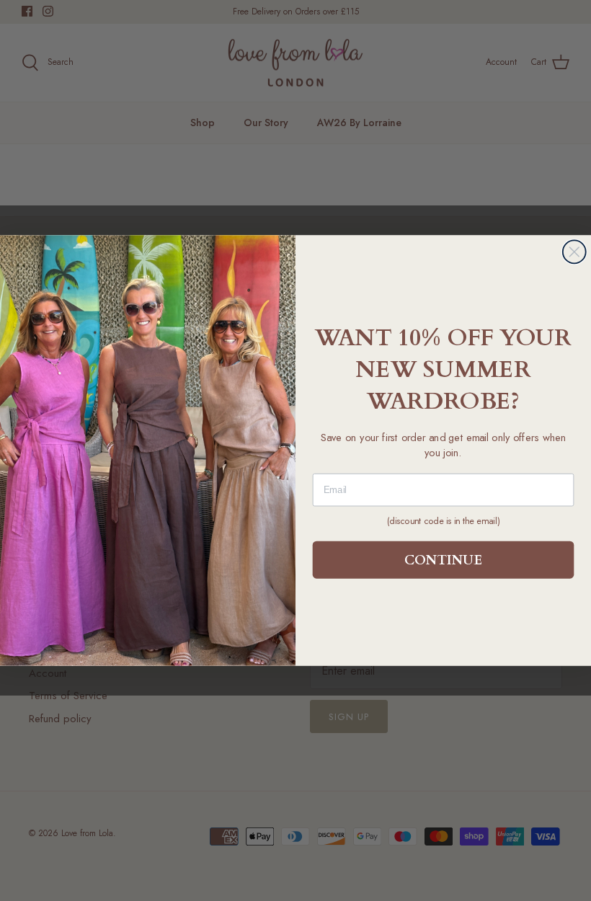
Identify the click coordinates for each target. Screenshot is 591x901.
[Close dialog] (574, 251)
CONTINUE (443, 560)
